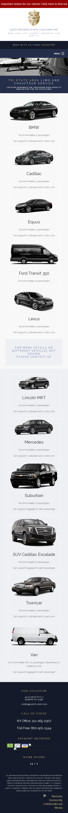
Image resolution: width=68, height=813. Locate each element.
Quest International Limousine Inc (34, 29)
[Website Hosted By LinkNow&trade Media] (52, 801)
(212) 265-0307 (48, 44)
